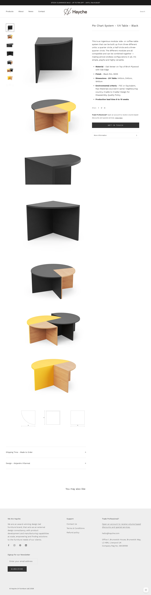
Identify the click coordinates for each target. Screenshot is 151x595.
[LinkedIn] (26, 545)
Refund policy (73, 532)
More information (100, 135)
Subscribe (17, 569)
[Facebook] (98, 108)
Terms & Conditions (75, 528)
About (20, 11)
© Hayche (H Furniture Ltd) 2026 (21, 588)
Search (142, 11)
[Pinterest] (104, 108)
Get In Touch (116, 125)
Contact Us (72, 524)
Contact (41, 11)
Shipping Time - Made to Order (19, 452)
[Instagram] (14, 545)
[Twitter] (101, 108)
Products (9, 11)
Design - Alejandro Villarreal (18, 463)
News (30, 11)
